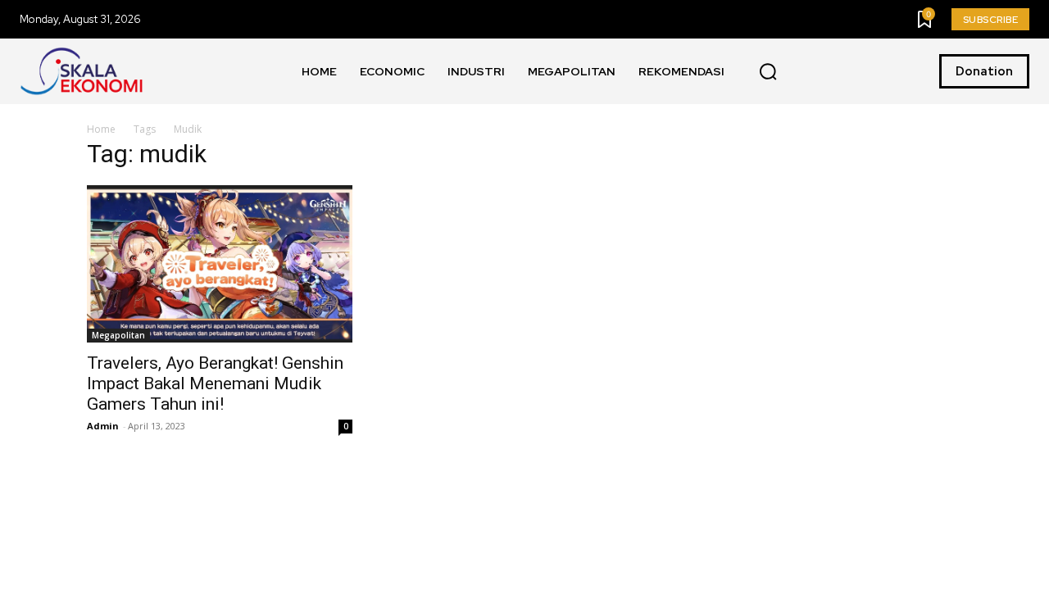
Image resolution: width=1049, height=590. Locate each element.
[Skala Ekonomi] (81, 71)
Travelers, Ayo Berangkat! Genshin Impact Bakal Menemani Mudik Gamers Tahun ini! (215, 383)
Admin (103, 426)
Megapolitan (118, 335)
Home (101, 129)
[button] (768, 72)
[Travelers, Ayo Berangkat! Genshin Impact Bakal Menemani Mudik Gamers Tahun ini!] (219, 263)
